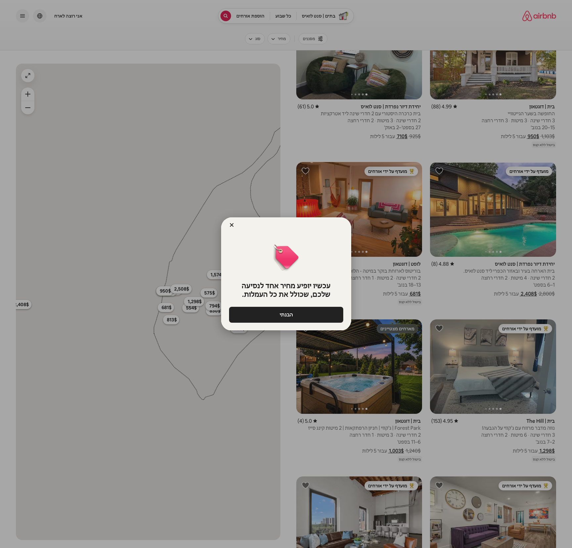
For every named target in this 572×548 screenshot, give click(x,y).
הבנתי (286, 314)
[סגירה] (231, 225)
